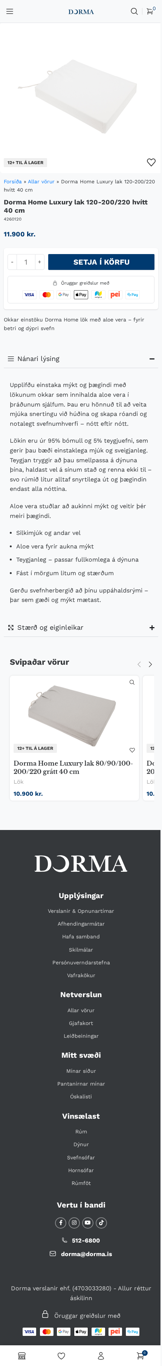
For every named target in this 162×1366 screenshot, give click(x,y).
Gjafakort (78, 1031)
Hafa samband (78, 944)
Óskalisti (78, 1104)
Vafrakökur (78, 983)
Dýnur (78, 1152)
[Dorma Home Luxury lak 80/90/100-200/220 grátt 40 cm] (72, 716)
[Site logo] (81, 11)
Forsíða (13, 181)
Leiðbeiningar (78, 1043)
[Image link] (78, 870)
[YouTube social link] (85, 1230)
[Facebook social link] (58, 1230)
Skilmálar (78, 957)
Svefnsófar (78, 1165)
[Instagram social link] (71, 1230)
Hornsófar (78, 1178)
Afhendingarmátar (78, 931)
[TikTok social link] (98, 1230)
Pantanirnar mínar (78, 1091)
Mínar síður (78, 1078)
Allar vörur (41, 181)
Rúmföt (78, 1191)
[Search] (134, 11)
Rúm (78, 1139)
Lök (19, 781)
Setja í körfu (101, 261)
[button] (133, 664)
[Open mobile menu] (9, 11)
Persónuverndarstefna (78, 970)
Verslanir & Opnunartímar (78, 918)
